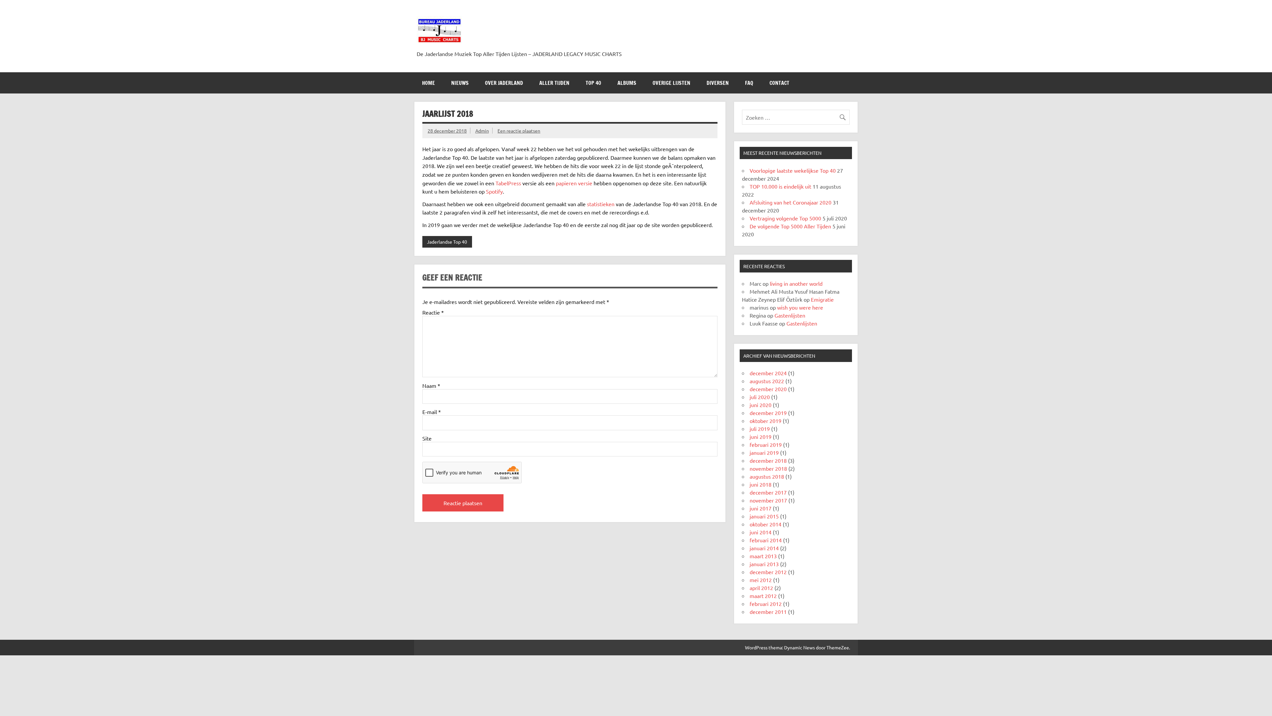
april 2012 (761, 587)
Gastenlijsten (789, 315)
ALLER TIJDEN (554, 83)
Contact (779, 83)
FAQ (749, 83)
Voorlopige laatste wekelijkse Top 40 (793, 170)
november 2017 (768, 500)
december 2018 (768, 460)
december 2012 (768, 571)
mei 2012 (761, 579)
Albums (626, 83)
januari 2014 (764, 548)
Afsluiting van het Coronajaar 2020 (790, 202)
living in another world (796, 283)
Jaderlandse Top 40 (447, 242)
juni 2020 (760, 404)
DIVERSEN (718, 83)
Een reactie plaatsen (519, 131)
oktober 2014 (765, 524)
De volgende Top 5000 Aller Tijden (790, 226)
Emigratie (822, 299)
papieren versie (574, 183)
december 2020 (768, 389)
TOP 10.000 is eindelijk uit (780, 186)
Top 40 (593, 83)
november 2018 (768, 468)
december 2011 (768, 611)
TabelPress (508, 183)
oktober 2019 (765, 420)
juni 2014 (760, 532)
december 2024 (768, 373)
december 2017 (768, 492)
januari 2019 (764, 452)
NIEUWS (460, 83)
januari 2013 (764, 564)
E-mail (431, 411)
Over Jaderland (504, 83)
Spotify (494, 191)
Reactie (433, 312)
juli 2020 (760, 396)
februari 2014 (766, 540)
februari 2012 (766, 603)
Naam (431, 385)
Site (427, 438)
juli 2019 (760, 428)
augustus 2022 (767, 381)
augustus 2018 (767, 476)
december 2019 (768, 412)
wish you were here (800, 307)
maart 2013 (763, 556)
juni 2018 (760, 484)
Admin (482, 131)
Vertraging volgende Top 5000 (785, 218)
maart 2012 (763, 595)
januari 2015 (764, 516)
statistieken (600, 204)
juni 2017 (760, 508)
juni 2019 (760, 436)
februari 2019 (766, 444)
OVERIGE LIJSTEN (671, 83)
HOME (428, 83)
